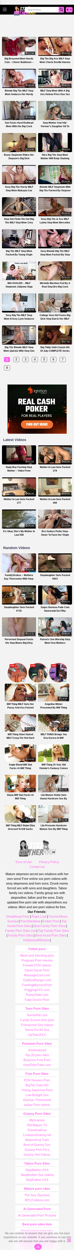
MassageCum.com (37, 975)
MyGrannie (37, 1120)
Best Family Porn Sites (49, 926)
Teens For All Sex (37, 1030)
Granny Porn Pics (37, 1149)
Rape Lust (39, 916)
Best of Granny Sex (37, 1144)
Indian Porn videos (37, 1105)
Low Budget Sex (37, 1095)
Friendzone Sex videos (37, 1025)
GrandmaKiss (37, 1130)
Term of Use (23, 862)
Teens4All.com (37, 1015)
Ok (38, 1246)
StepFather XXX (37, 1180)
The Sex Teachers (37, 1195)
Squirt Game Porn (37, 970)
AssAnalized (37, 1050)
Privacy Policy (49, 862)
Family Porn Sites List (20, 930)
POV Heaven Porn (37, 1080)
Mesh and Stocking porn (37, 955)
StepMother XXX (37, 1170)
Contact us (37, 866)
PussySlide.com (37, 995)
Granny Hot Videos (37, 1154)
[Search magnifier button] (61, 9)
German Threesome (37, 1100)
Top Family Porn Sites (53, 930)
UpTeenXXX (37, 1034)
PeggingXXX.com (37, 990)
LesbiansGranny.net (37, 1135)
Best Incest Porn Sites (50, 935)
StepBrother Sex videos (37, 1175)
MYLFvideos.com (37, 1200)
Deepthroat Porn (17, 916)
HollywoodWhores (36, 940)
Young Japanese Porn (37, 1090)
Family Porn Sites (20, 935)
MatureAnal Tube (37, 1140)
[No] (69, 1240)
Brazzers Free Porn (37, 1060)
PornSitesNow (30, 921)
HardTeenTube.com (37, 1065)
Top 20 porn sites (37, 1055)
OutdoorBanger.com (37, 980)
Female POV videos (37, 965)
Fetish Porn (51, 921)
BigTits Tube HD (37, 1085)
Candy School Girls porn (37, 1020)
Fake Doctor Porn (37, 999)
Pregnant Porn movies (37, 960)
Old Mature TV (37, 1125)
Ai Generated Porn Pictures (37, 1215)
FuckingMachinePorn (37, 985)
